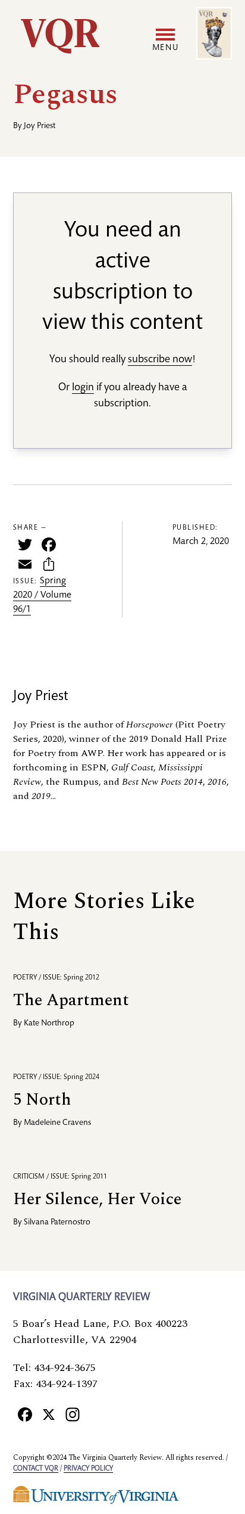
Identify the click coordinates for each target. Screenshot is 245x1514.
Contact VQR (35, 1468)
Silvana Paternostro (57, 1222)
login (83, 388)
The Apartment (71, 1000)
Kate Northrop (49, 1023)
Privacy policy (88, 1468)
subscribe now (160, 360)
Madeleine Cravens (57, 1123)
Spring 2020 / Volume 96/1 (42, 596)
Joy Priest (39, 126)
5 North (42, 1099)
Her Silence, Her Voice (97, 1199)
